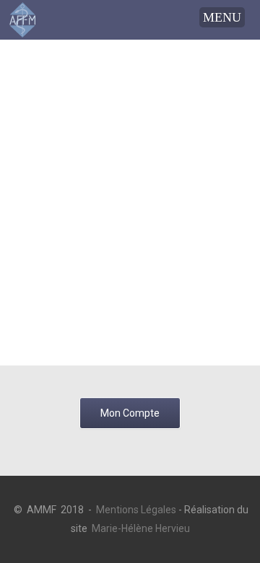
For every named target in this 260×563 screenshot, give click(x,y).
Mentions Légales (136, 509)
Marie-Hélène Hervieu (141, 528)
